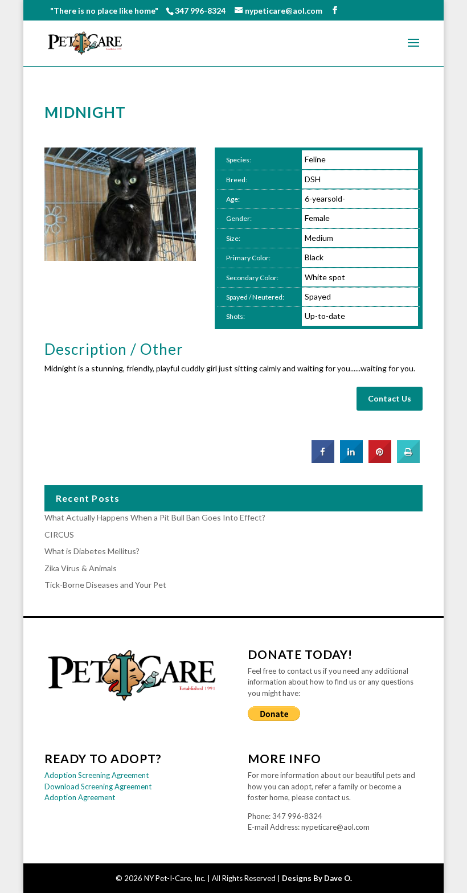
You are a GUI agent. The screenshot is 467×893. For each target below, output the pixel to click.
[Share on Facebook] (323, 459)
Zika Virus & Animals (80, 568)
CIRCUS (59, 534)
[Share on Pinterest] (379, 459)
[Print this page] (408, 459)
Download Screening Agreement (97, 786)
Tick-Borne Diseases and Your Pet (105, 584)
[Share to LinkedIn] (351, 459)
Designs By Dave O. (317, 878)
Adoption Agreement (79, 797)
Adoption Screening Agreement (96, 775)
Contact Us (389, 398)
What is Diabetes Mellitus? (92, 551)
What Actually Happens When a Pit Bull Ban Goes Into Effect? (154, 517)
